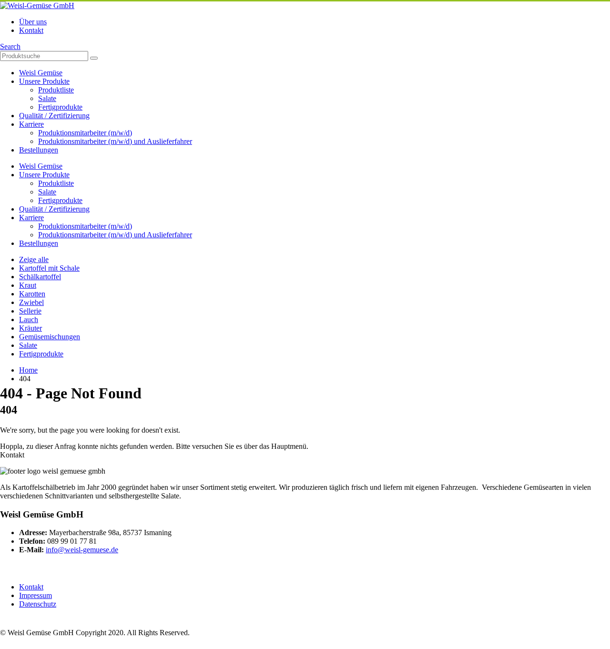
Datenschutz (37, 604)
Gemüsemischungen (49, 337)
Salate (47, 98)
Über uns (33, 22)
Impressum (35, 595)
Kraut (27, 285)
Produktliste (56, 90)
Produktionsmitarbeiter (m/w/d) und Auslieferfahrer (115, 141)
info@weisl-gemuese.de (82, 550)
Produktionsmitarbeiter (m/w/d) (85, 133)
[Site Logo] (37, 5)
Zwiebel (31, 302)
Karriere (31, 124)
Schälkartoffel (40, 277)
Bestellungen (38, 150)
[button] (10, 46)
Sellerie (30, 311)
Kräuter (30, 328)
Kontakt (31, 30)
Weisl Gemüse (40, 73)
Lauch (28, 319)
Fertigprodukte (60, 107)
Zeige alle (34, 259)
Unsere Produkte (44, 81)
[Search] (94, 58)
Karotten (32, 294)
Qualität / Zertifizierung (54, 116)
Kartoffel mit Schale (49, 268)
